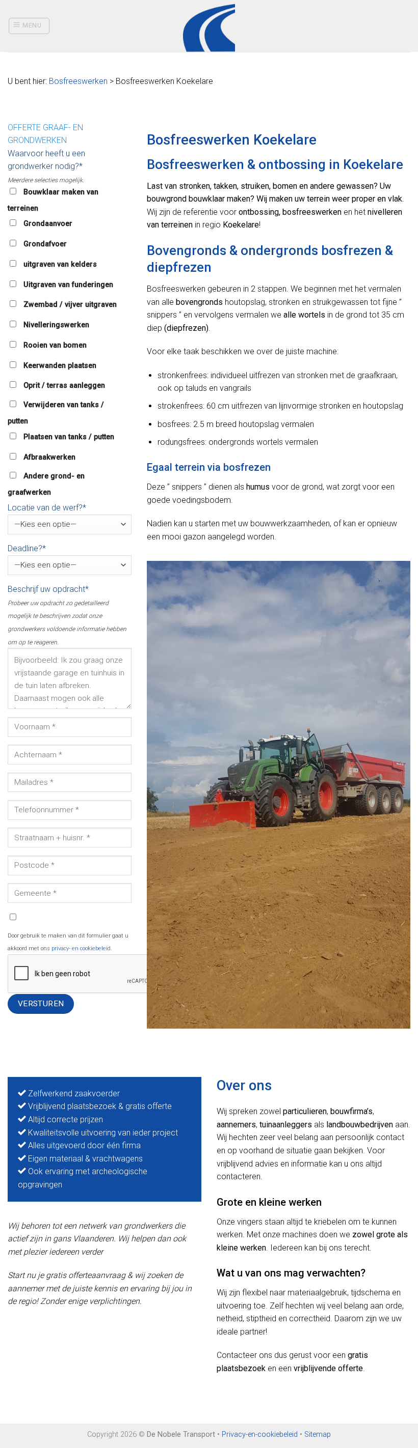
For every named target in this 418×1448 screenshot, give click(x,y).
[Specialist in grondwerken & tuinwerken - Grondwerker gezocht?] (209, 26)
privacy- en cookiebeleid (81, 948)
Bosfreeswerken (78, 81)
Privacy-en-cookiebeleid (260, 1434)
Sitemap (317, 1434)
